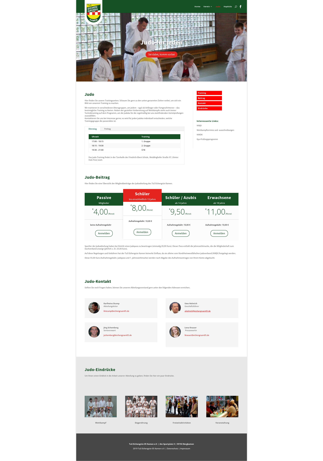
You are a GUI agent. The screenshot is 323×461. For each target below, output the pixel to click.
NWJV (199, 125)
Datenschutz (172, 448)
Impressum (185, 448)
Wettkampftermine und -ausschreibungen (215, 130)
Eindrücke (203, 108)
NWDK (200, 134)
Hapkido (228, 7)
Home (197, 7)
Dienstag (93, 129)
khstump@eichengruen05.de (116, 311)
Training (202, 93)
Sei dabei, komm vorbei (161, 54)
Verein (207, 7)
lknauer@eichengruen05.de (197, 335)
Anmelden (104, 233)
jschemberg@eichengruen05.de (118, 335)
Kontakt (202, 103)
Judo (218, 7)
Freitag (107, 129)
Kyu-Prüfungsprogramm (207, 139)
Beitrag (201, 98)
